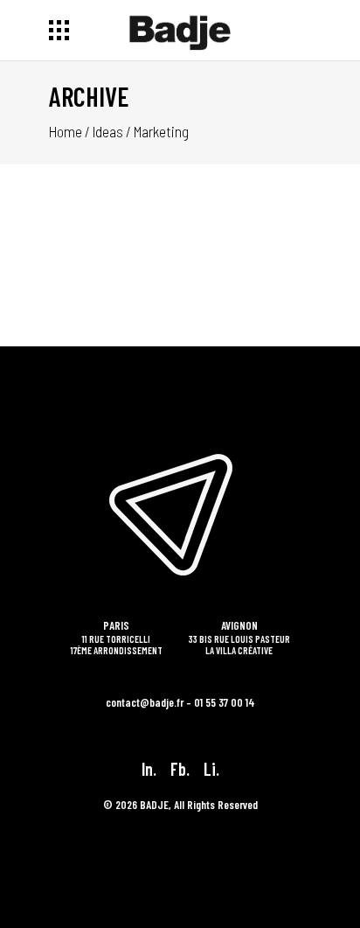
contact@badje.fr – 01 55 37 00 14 (180, 702)
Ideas (108, 131)
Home (65, 131)
